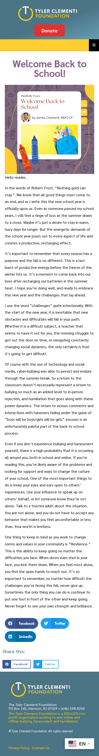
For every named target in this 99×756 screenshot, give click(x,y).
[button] (21, 623)
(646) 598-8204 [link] (73, 708)
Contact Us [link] (41, 747)
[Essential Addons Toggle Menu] (94, 45)
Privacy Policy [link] (19, 747)
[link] (49, 13)
